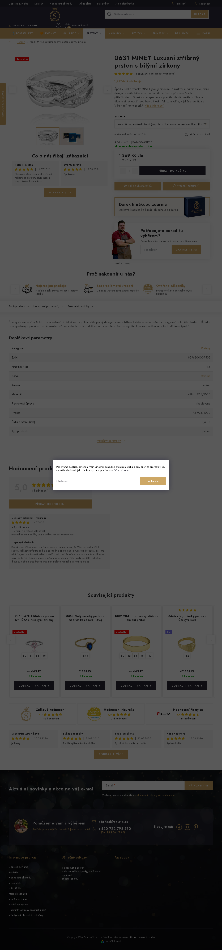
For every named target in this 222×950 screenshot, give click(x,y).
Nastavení (62, 481)
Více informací (122, 470)
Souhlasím (153, 481)
